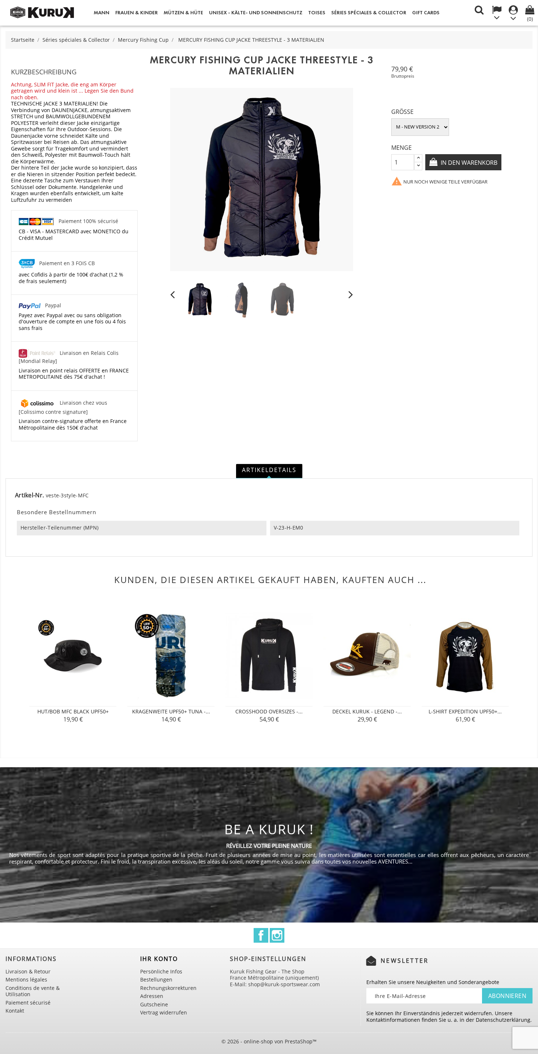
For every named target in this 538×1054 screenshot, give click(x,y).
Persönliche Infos (161, 971)
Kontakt (14, 1010)
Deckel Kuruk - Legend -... (367, 711)
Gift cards (426, 13)
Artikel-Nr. (29, 495)
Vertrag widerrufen (163, 1012)
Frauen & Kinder (136, 13)
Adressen (151, 995)
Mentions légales (26, 979)
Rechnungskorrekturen (168, 987)
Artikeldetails (269, 470)
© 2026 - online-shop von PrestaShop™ (269, 1041)
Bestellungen (156, 979)
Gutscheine (154, 1004)
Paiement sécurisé (28, 1002)
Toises (316, 13)
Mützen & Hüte (183, 13)
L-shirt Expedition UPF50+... (465, 711)
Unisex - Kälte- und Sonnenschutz (255, 13)
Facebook (261, 935)
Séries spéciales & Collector (368, 13)
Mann (101, 13)
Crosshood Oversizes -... (269, 711)
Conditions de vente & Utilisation (32, 991)
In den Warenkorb (468, 163)
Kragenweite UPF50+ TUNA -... (171, 711)
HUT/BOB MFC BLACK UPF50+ (73, 711)
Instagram (277, 935)
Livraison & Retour (28, 971)
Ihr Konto (159, 959)
